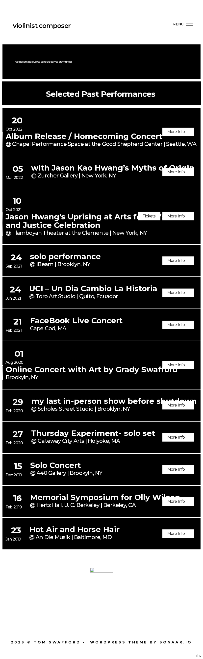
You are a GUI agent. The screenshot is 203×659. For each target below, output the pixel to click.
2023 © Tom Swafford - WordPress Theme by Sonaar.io (101, 642)
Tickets (149, 216)
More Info (176, 131)
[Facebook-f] (54, 602)
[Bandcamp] (148, 602)
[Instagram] (85, 602)
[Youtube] (117, 602)
